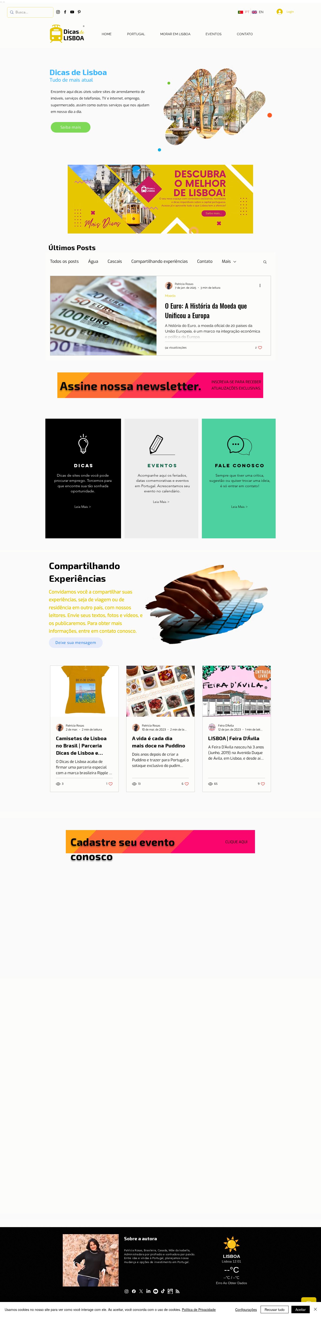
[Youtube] (155, 1291)
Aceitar (300, 1309)
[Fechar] (315, 1309)
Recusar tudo (275, 1309)
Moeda (170, 296)
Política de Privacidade (199, 1309)
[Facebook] (65, 12)
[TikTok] (162, 1291)
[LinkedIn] (148, 1291)
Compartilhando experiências (159, 261)
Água (93, 261)
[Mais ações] (261, 285)
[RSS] (177, 1291)
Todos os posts (64, 261)
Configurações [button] (246, 1309)
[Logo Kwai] (170, 1291)
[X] (141, 1291)
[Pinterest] (79, 12)
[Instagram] (58, 12)
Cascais (115, 261)
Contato (204, 261)
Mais (226, 261)
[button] (265, 262)
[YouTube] (72, 12)
